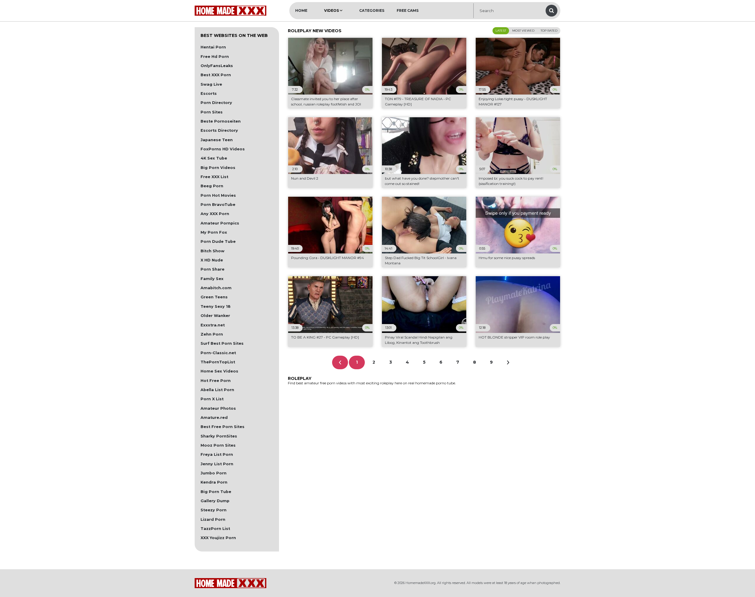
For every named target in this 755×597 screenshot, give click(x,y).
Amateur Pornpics (220, 223)
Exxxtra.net (213, 325)
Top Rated (549, 30)
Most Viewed (523, 30)
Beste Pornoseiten (221, 121)
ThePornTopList (218, 362)
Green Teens (214, 297)
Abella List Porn (217, 390)
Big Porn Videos (218, 167)
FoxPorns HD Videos (223, 149)
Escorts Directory (219, 130)
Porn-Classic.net (218, 353)
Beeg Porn (212, 186)
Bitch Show (212, 251)
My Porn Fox (214, 232)
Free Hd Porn (215, 56)
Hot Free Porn (216, 380)
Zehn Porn (212, 334)
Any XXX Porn (215, 214)
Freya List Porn (217, 454)
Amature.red (214, 417)
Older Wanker (215, 315)
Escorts (209, 93)
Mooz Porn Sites (218, 445)
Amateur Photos (218, 408)
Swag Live (211, 84)
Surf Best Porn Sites (222, 343)
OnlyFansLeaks (217, 66)
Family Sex (212, 278)
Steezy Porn (213, 510)
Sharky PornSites (219, 436)
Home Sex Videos (219, 371)
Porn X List (212, 399)
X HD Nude (212, 260)
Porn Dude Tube (218, 241)
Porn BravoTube (218, 204)
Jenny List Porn (217, 464)
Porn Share (212, 269)
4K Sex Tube (214, 158)
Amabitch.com (216, 288)
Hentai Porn (213, 47)
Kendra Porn (214, 482)
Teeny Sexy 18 (216, 306)
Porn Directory (216, 102)
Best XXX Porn (216, 75)
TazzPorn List (215, 528)
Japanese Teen (217, 140)
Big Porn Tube (216, 491)
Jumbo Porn (213, 473)
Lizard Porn (213, 519)
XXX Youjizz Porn (218, 538)
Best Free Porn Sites (222, 426)
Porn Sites (212, 112)
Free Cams (407, 10)
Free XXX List (214, 177)
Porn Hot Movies (218, 195)
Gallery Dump (215, 501)
